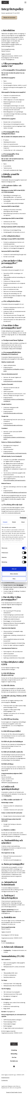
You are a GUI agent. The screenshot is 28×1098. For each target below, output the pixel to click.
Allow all (14, 569)
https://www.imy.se (13, 782)
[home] (5, 2)
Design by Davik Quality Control (14, 1092)
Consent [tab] (5, 522)
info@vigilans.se (10, 943)
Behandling (14, 1054)
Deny (14, 578)
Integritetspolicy (5, 1077)
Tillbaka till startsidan (9, 17)
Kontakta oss (14, 1061)
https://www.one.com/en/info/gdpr (13, 381)
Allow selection (14, 573)
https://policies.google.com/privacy (13, 413)
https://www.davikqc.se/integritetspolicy (15, 480)
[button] (25, 2)
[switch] (24, 553)
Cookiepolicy (4, 1080)
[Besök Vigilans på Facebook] (14, 1066)
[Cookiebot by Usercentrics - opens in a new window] (20, 518)
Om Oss (14, 1057)
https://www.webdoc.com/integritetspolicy (15, 453)
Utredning (14, 1050)
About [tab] (23, 522)
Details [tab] (14, 522)
